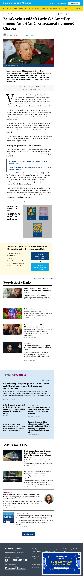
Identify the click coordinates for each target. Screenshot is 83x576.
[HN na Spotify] (23, 560)
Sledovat (24, 89)
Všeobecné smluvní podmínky (52, 556)
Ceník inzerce (35, 559)
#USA (18, 201)
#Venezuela (11, 201)
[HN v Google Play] (10, 567)
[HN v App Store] (21, 567)
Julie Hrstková (7, 492)
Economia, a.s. (14, 551)
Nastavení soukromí (50, 554)
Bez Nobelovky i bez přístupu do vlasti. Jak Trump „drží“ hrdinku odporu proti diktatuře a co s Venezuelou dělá (26, 386)
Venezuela (19, 375)
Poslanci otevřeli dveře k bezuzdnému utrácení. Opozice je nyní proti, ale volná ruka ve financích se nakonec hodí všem (22, 497)
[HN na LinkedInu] (21, 560)
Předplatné (74, 3)
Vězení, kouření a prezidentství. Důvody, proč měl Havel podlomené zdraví (37, 290)
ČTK (8, 33)
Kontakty (34, 549)
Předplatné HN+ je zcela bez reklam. (46, 278)
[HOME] (4, 8)
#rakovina (43, 201)
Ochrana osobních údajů (51, 549)
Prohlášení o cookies (50, 551)
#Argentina (25, 201)
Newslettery (66, 554)
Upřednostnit (36, 89)
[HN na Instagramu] (19, 560)
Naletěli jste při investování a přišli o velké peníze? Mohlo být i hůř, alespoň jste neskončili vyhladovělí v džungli (14, 409)
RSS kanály (65, 556)
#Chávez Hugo (34, 201)
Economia (34, 554)
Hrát (31, 218)
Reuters (16, 65)
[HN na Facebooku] (16, 560)
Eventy (64, 551)
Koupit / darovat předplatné (70, 549)
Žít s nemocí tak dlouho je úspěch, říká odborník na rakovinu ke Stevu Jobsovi (37, 348)
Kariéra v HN (35, 556)
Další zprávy (28, 534)
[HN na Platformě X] (14, 560)
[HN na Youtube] (26, 560)
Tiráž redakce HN (36, 551)
